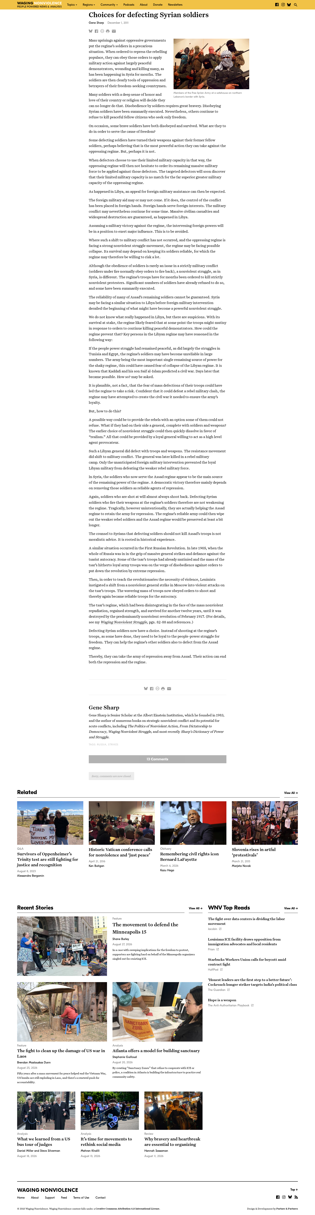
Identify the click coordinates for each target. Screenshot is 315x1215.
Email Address (126, 43)
